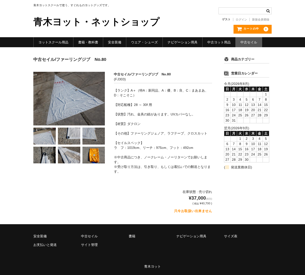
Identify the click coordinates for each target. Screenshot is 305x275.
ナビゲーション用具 (183, 42)
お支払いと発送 (45, 245)
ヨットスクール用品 (53, 42)
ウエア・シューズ (144, 42)
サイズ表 (230, 236)
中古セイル (248, 42)
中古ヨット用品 (219, 42)
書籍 (132, 236)
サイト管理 (89, 245)
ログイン (241, 19)
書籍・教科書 (88, 42)
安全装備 (114, 42)
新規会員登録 (260, 19)
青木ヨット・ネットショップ (96, 21)
